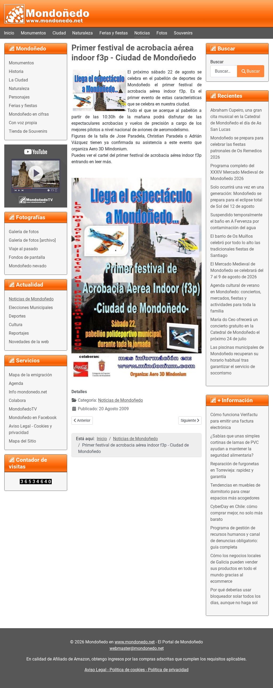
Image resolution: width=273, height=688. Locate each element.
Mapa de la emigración (30, 374)
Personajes (19, 97)
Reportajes (19, 333)
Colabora (17, 400)
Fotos (161, 33)
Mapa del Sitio (22, 441)
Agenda (16, 383)
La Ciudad (18, 80)
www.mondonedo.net (135, 641)
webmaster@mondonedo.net (137, 648)
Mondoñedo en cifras (29, 114)
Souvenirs (183, 33)
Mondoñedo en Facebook (33, 417)
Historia (16, 71)
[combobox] (223, 71)
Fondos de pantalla (27, 257)
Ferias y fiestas (113, 33)
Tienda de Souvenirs (28, 131)
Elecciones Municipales (31, 307)
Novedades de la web (29, 341)
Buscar (216, 61)
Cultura (15, 324)
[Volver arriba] (264, 678)
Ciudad (59, 33)
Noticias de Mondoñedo (31, 299)
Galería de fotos (24, 231)
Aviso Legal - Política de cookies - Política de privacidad (136, 669)
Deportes (17, 316)
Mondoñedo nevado (27, 265)
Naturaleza (82, 33)
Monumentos (33, 33)
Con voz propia (23, 122)
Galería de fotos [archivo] (32, 240)
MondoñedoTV (23, 409)
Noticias (142, 33)
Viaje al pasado (23, 248)
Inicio (9, 33)
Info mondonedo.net (28, 391)
